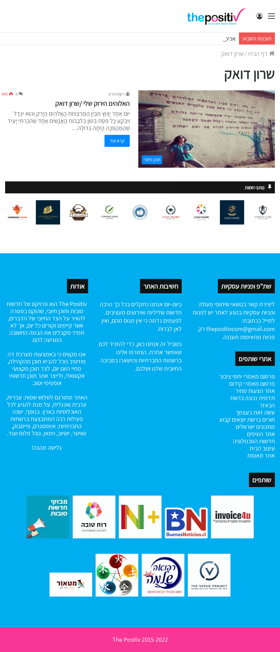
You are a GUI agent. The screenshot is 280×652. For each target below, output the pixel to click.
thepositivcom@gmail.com (240, 329)
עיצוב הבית (262, 448)
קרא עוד (117, 141)
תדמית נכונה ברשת (252, 398)
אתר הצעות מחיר (255, 391)
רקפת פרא (117, 94)
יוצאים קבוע (232, 419)
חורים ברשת (260, 419)
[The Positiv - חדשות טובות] (218, 16)
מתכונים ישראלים (255, 427)
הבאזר (267, 405)
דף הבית (258, 53)
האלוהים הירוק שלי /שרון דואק (92, 103)
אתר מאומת (261, 455)
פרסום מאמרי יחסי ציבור (247, 376)
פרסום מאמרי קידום (252, 383)
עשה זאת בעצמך (255, 412)
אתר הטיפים (261, 434)
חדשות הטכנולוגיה (254, 441)
